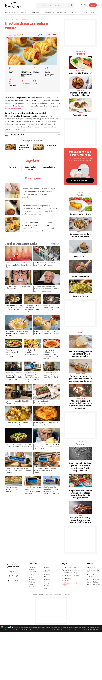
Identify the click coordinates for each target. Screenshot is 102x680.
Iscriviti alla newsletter (80, 180)
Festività (23, 12)
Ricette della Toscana (94, 585)
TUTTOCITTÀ (64, 627)
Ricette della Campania (91, 575)
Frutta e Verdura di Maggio (70, 567)
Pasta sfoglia (30, 167)
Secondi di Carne (47, 580)
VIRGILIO (21, 627)
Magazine (48, 12)
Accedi (93, 5)
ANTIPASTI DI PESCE (80, 70)
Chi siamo (7, 629)
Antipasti (80, 53)
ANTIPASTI (17, 19)
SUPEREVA (97, 627)
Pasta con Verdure (32, 578)
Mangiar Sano (91, 567)
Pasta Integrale (34, 582)
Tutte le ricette (10, 12)
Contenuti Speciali (37, 594)
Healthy (73, 12)
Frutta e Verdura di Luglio (70, 573)
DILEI (70, 627)
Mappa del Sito (58, 594)
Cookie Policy (25, 629)
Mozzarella (47, 167)
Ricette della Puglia (93, 582)
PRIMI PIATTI (80, 231)
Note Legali (14, 629)
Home (6, 19)
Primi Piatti (32, 572)
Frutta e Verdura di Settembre (68, 579)
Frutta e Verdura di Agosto (70, 576)
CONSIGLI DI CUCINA (80, 349)
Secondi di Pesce (47, 575)
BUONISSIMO (90, 627)
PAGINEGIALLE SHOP (39, 627)
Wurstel (11, 167)
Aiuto (43, 629)
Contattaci (49, 594)
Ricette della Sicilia (93, 579)
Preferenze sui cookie (36, 629)
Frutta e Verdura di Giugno (70, 570)
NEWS (80, 461)
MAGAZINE (80, 488)
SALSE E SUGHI (80, 254)
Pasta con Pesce (34, 575)
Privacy (19, 629)
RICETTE (11, 19)
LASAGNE (80, 211)
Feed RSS (67, 594)
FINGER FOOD (24, 19)
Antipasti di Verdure (32, 568)
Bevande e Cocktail (47, 584)
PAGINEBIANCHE (55, 627)
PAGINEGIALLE (28, 627)
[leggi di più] (59, 135)
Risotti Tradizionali (32, 585)
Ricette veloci (36, 12)
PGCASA (48, 627)
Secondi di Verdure (47, 571)
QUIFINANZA (82, 627)
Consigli (84, 12)
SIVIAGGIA (75, 627)
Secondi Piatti (48, 567)
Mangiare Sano (62, 12)
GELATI (80, 274)
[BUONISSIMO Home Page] (13, 5)
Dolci (45, 588)
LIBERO (16, 627)
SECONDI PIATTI (80, 293)
